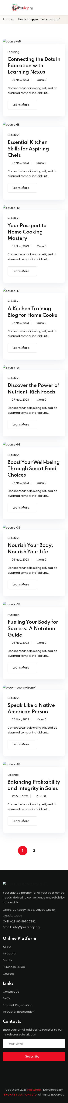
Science (13, 775)
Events (7, 960)
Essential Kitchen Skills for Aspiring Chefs (28, 149)
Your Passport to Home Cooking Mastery (27, 232)
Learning (13, 52)
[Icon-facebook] (4, 1068)
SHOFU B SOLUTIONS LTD (20, 1094)
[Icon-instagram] (12, 1068)
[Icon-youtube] (19, 1068)
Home (7, 19)
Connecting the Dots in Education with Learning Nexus (34, 66)
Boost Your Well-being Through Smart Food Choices (34, 469)
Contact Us (11, 992)
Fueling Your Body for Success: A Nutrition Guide (33, 629)
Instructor (9, 953)
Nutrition (13, 135)
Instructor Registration (18, 1012)
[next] (45, 850)
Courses (9, 974)
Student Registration (17, 1005)
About (7, 947)
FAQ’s (6, 998)
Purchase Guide (14, 967)
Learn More (20, 104)
